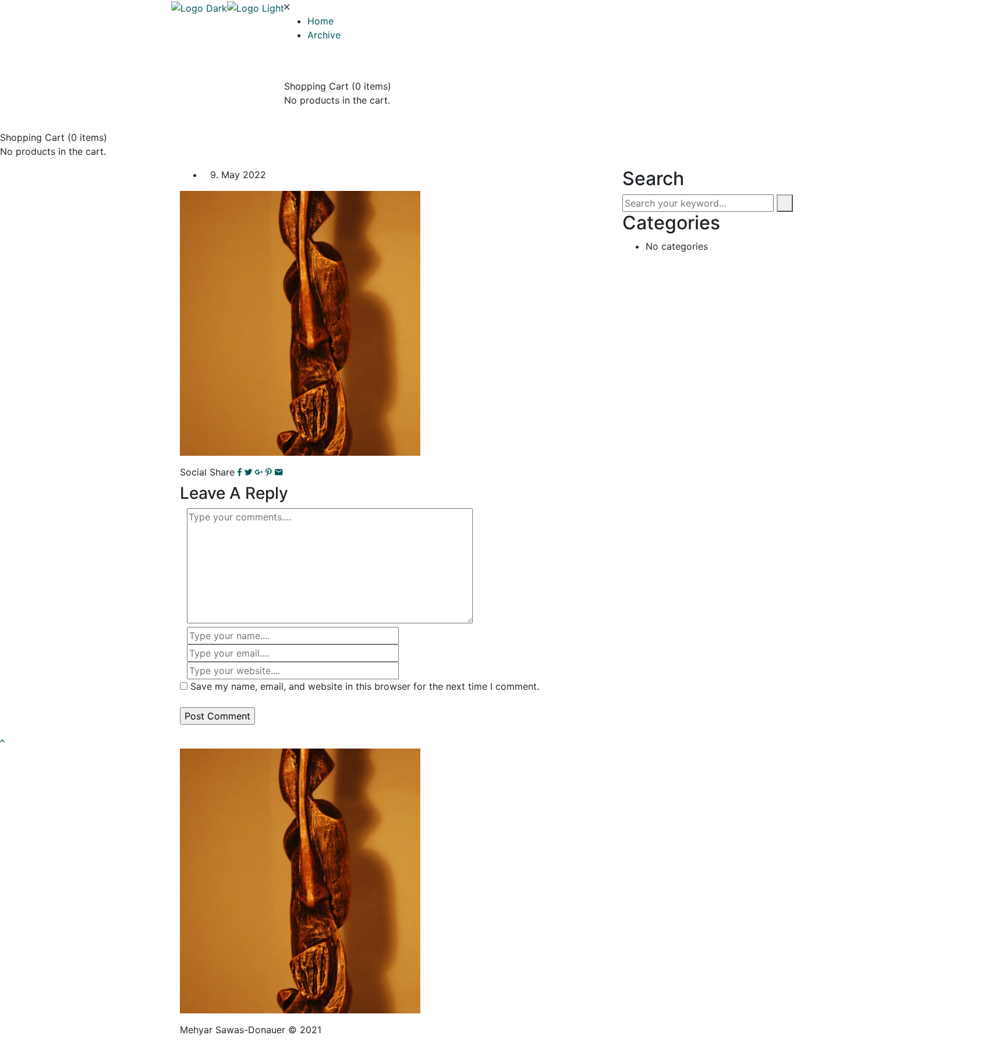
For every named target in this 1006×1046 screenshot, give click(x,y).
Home (320, 21)
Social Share (207, 472)
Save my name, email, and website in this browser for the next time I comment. (364, 686)
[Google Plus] (259, 472)
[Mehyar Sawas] (199, 7)
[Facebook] (240, 472)
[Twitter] (248, 472)
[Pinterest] (268, 472)
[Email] (278, 472)
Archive (324, 35)
